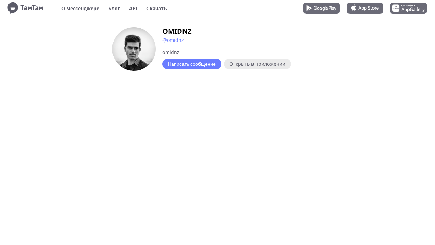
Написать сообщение (192, 64)
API (133, 8)
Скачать (156, 8)
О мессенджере (80, 8)
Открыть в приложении (257, 64)
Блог (114, 8)
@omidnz (173, 40)
